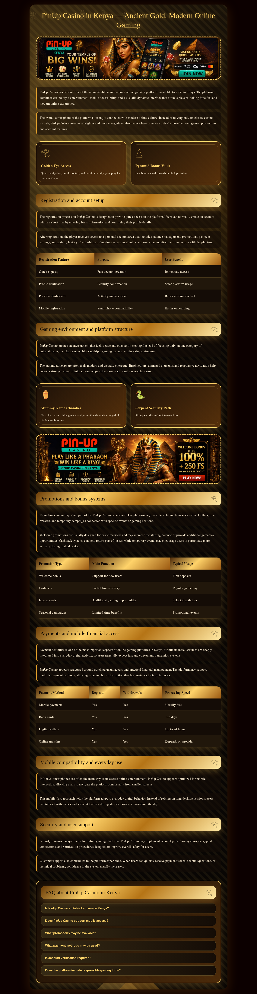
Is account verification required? (68, 958)
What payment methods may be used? (72, 945)
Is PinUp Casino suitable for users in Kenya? (77, 908)
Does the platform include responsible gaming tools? (83, 970)
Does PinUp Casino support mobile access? (76, 920)
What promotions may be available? (70, 933)
